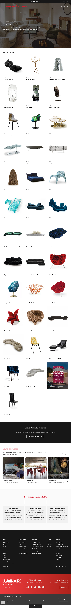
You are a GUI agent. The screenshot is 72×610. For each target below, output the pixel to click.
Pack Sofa (29, 247)
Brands (4, 551)
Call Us (57, 559)
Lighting (4, 546)
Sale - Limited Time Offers (9, 564)
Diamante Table (8, 163)
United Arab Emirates (24, 548)
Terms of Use (5, 600)
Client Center (59, 542)
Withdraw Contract (60, 564)
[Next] (48, 1)
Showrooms (49, 544)
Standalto (51, 330)
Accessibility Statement (49, 600)
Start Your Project (36, 553)
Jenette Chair (8, 414)
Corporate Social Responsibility (38, 600)
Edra (5, 77)
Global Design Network (37, 546)
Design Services (36, 542)
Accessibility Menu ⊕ (6, 601)
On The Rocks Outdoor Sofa (12, 247)
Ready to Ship (6, 561)
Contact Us (58, 557)
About (48, 542)
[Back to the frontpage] (3, 21)
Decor (4, 548)
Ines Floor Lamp (31, 79)
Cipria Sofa (7, 275)
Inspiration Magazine (61, 548)
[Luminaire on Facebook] (31, 587)
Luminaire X (5, 566)
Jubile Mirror (30, 107)
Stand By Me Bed (31, 191)
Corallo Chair (30, 302)
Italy (20, 544)
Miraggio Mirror (8, 107)
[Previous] (22, 1)
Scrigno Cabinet (53, 163)
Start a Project (59, 544)
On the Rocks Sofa (31, 386)
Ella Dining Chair (31, 135)
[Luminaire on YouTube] (39, 587)
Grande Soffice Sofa (32, 275)
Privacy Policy (10, 600)
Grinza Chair (30, 330)
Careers (48, 551)
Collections (8, 21)
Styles (4, 557)
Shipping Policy (29, 600)
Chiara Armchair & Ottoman (57, 358)
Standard (6, 358)
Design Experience (36, 544)
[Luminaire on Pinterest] (35, 587)
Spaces (4, 555)
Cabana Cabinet (8, 191)
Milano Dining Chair (54, 107)
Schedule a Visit (22, 551)
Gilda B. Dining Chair (10, 135)
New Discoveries (6, 559)
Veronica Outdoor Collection (57, 191)
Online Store (6, 542)
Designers (5, 553)
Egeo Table (29, 163)
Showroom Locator (23, 553)
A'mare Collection (9, 219)
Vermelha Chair (53, 275)
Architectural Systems (37, 548)
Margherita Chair (9, 302)
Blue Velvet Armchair (10, 386)
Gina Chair (29, 358)
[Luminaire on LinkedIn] (43, 587)
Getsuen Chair (8, 330)
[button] (64, 587)
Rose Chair (52, 302)
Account (58, 551)
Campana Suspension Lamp (57, 79)
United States (22, 542)
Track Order (59, 553)
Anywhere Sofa (8, 79)
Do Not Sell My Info (17, 600)
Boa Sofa (51, 247)
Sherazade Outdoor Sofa (33, 219)
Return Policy (23, 600)
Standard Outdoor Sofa (55, 219)
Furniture (5, 544)
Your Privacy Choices (61, 566)
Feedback (58, 561)
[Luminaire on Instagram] (27, 587)
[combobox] (65, 1)
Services (49, 546)
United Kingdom (22, 546)
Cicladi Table (52, 135)
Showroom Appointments (62, 546)
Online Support (59, 555)
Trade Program (36, 551)
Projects (49, 548)
